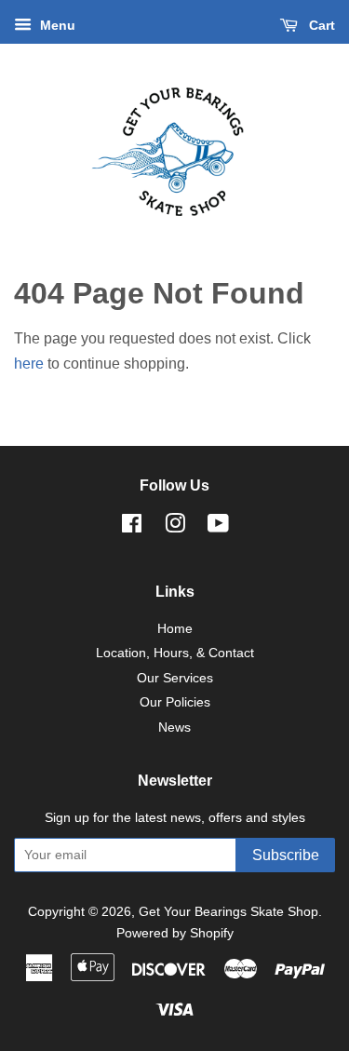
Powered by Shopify (175, 933)
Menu (55, 25)
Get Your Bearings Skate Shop (228, 912)
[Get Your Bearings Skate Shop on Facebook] (131, 527)
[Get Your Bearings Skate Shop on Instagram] (175, 527)
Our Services (175, 678)
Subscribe (285, 855)
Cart (320, 25)
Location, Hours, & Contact (175, 653)
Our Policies (175, 702)
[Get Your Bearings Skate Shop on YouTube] (218, 527)
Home (175, 629)
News (174, 727)
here (29, 363)
